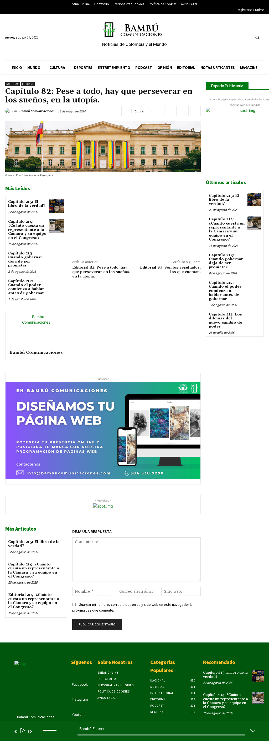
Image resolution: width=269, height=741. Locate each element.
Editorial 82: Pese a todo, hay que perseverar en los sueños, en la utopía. (101, 272)
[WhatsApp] (195, 111)
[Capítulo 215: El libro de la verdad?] (56, 206)
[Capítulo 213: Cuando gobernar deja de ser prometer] (56, 257)
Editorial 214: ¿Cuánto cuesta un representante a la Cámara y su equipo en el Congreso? (33, 600)
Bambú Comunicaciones (36, 111)
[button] (257, 37)
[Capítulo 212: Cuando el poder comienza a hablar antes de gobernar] (56, 285)
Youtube (79, 714)
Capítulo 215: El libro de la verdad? (26, 203)
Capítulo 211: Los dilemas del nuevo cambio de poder (225, 320)
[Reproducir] (22, 731)
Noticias (12, 84)
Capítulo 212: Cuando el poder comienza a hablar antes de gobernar (26, 287)
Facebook (80, 684)
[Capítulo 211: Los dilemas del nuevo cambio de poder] (254, 318)
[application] (130, 732)
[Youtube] (245, 37)
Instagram (80, 699)
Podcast (28, 84)
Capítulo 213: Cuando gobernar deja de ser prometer (25, 259)
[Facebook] (226, 37)
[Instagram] (236, 37)
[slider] (50, 734)
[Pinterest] (183, 111)
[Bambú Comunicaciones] (8, 111)
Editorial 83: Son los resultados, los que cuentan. (170, 269)
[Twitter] (171, 111)
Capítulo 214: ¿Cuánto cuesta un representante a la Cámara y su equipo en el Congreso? (27, 229)
